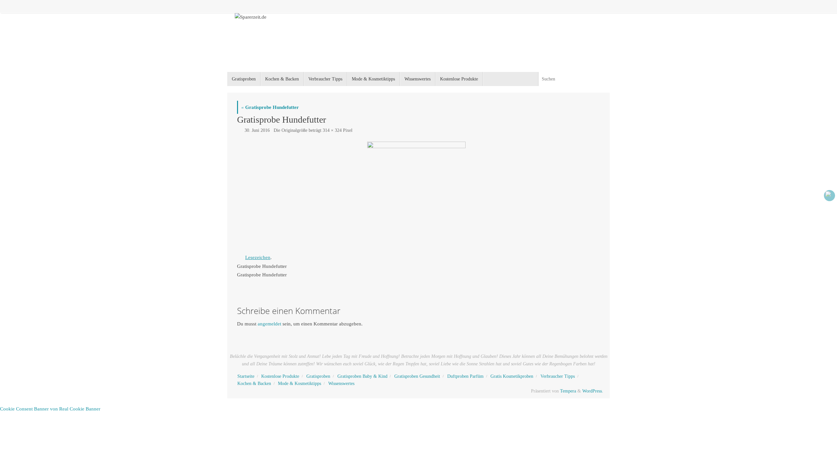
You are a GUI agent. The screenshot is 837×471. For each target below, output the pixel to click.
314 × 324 (332, 130)
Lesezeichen (257, 257)
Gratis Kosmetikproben (511, 376)
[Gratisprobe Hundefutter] (418, 195)
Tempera (568, 391)
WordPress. (592, 391)
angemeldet (269, 323)
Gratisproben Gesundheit (417, 376)
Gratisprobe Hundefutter (270, 107)
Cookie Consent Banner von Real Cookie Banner (50, 408)
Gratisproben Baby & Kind (362, 376)
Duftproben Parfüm (465, 376)
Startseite (245, 376)
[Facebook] (829, 195)
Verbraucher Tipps (557, 376)
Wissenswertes (341, 383)
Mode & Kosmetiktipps (299, 383)
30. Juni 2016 (257, 130)
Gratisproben (318, 376)
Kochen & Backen (254, 383)
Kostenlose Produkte (280, 376)
